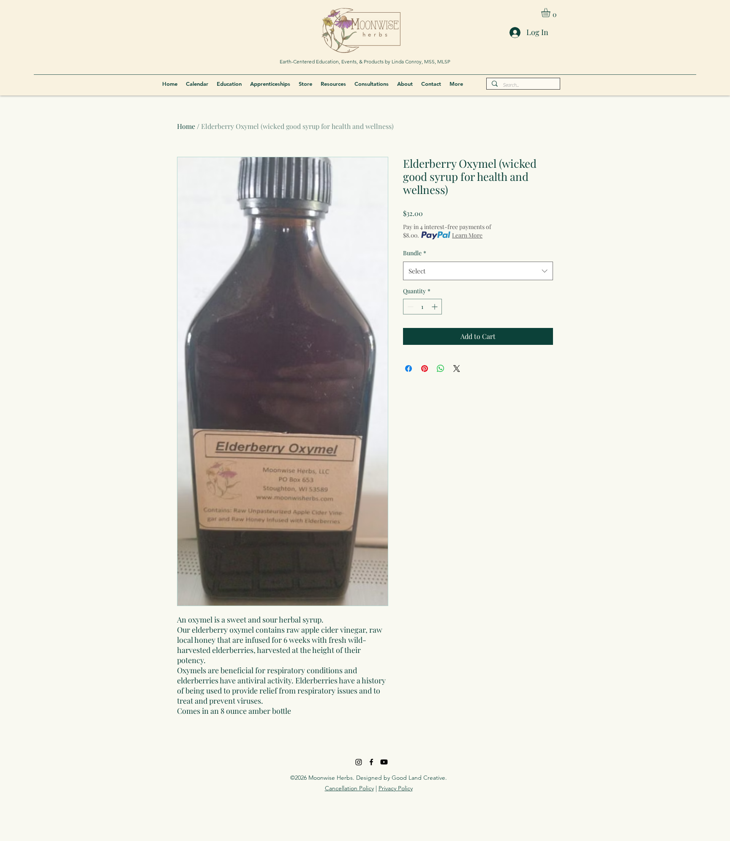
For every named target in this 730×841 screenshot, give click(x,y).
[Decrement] (409, 306)
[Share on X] (457, 368)
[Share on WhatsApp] (441, 368)
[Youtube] (384, 762)
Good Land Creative (418, 777)
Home (186, 126)
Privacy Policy (396, 788)
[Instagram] (358, 762)
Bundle (414, 253)
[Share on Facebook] (408, 368)
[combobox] (478, 271)
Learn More (467, 235)
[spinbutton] (422, 306)
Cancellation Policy (349, 788)
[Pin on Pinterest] (424, 368)
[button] (551, 12)
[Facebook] (371, 762)
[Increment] (435, 306)
